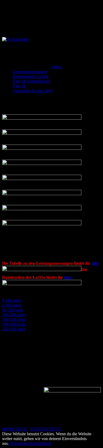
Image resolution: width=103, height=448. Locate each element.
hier (95, 263)
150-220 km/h (14, 329)
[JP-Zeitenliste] (15, 39)
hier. (68, 277)
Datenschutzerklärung (33, 443)
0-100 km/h (11, 300)
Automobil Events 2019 (33, 30)
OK (12, 443)
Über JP (19, 25)
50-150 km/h (13, 310)
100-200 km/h (14, 314)
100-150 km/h (14, 319)
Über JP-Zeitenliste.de (31, 21)
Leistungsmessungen (30, 11)
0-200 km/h (11, 305)
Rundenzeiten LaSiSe (31, 16)
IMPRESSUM (15, 429)
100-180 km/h (14, 324)
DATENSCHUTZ (45, 429)
